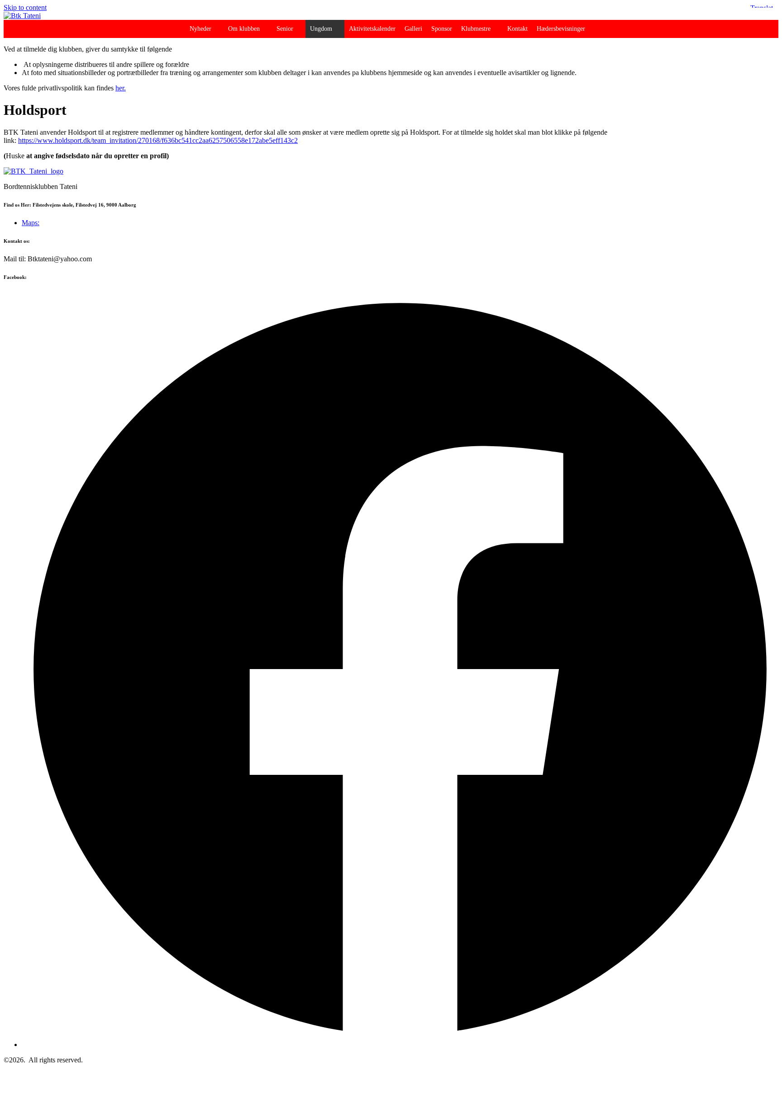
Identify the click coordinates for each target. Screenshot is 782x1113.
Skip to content (25, 7)
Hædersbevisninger (561, 28)
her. (120, 88)
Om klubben (244, 28)
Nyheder (200, 28)
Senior (285, 28)
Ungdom (321, 28)
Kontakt (517, 28)
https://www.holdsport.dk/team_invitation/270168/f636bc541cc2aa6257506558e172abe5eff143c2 (158, 140)
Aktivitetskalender (372, 28)
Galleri (413, 28)
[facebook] (400, 1044)
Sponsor (441, 28)
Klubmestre (476, 28)
